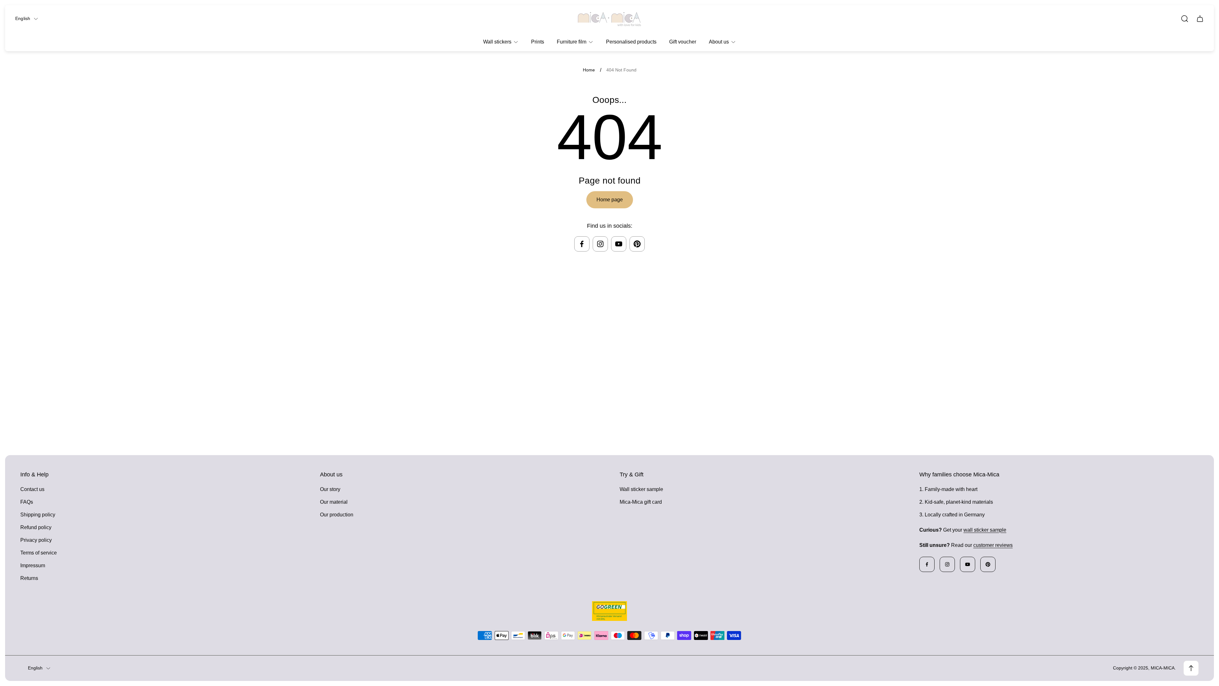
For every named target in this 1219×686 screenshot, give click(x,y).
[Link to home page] (609, 611)
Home (589, 69)
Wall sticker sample (641, 489)
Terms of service (38, 552)
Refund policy (35, 527)
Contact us (32, 489)
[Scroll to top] (1191, 668)
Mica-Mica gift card (641, 502)
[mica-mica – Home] (609, 18)
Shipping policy (37, 514)
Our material (334, 502)
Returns (29, 578)
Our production (336, 514)
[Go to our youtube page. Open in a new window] (618, 244)
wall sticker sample (984, 530)
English (22, 18)
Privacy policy (36, 540)
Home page (609, 199)
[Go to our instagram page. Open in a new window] (600, 244)
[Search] (1185, 19)
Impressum (32, 565)
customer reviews (993, 545)
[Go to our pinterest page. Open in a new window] (637, 244)
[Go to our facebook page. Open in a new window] (582, 244)
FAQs (26, 502)
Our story (330, 489)
